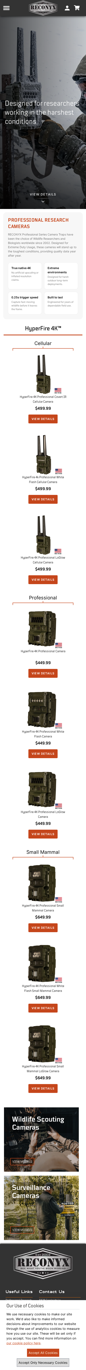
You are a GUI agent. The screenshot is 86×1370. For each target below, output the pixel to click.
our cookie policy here (23, 1343)
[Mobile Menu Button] (12, 8)
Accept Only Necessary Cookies (43, 1363)
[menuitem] (67, 8)
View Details (43, 419)
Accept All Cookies (43, 1353)
